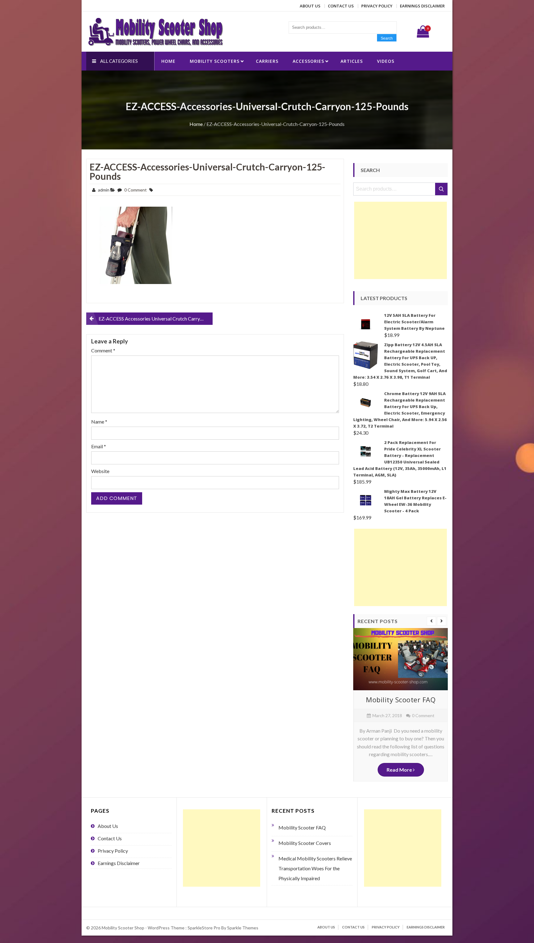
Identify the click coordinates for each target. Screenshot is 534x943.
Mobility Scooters (214, 61)
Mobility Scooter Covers (304, 843)
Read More (400, 770)
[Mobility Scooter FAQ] (400, 659)
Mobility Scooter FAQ (400, 699)
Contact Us (341, 6)
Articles (352, 61)
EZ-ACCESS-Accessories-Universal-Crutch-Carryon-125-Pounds (207, 171)
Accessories (308, 61)
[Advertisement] (400, 240)
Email (98, 446)
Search (387, 38)
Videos (385, 61)
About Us (310, 6)
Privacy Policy (376, 6)
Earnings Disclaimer (422, 6)
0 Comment (135, 189)
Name (99, 421)
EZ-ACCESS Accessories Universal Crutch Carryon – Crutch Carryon (156, 318)
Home (168, 61)
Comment (103, 350)
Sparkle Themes (242, 927)
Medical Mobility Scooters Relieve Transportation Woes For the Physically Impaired (315, 868)
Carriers (267, 61)
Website (100, 471)
